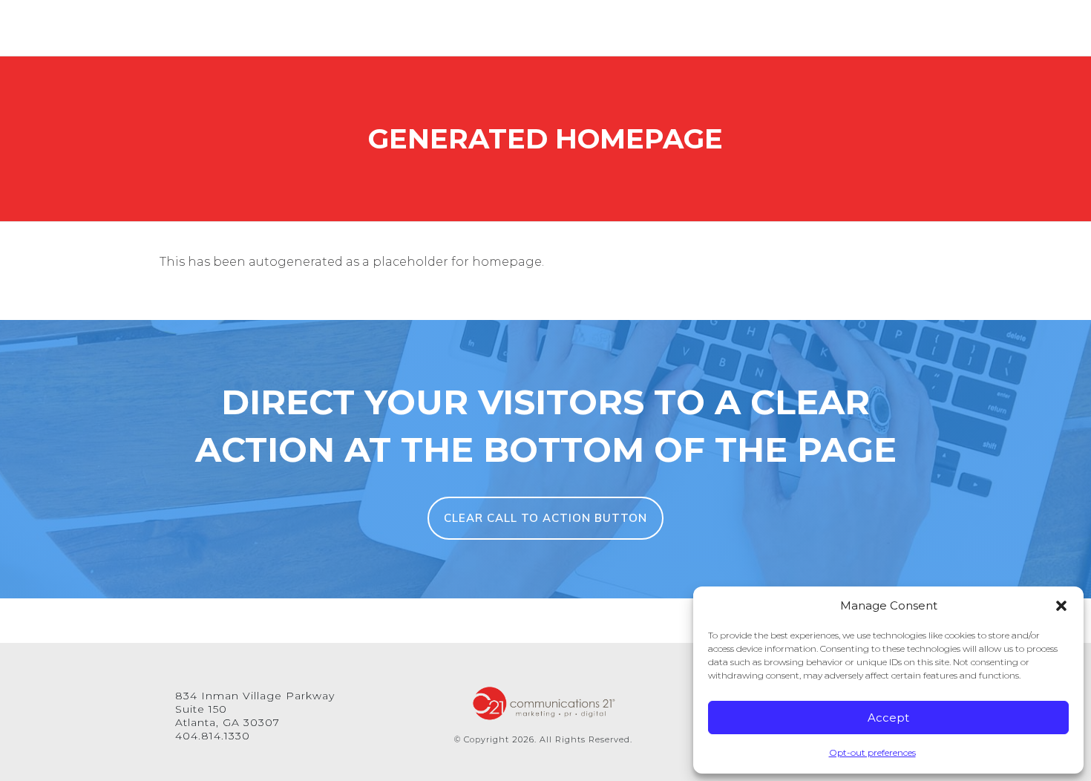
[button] (1061, 605)
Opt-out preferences (872, 752)
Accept (888, 717)
